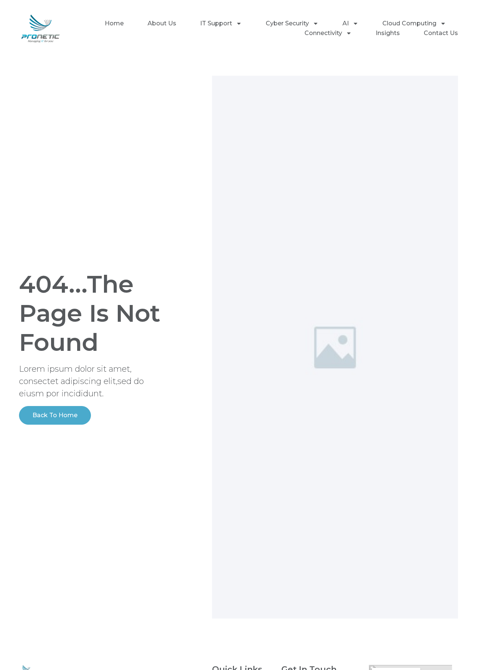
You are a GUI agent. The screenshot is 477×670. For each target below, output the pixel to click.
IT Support (216, 23)
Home (114, 23)
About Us (162, 23)
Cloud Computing (409, 23)
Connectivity (323, 33)
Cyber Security (287, 23)
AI (345, 23)
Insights (388, 33)
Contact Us (441, 33)
